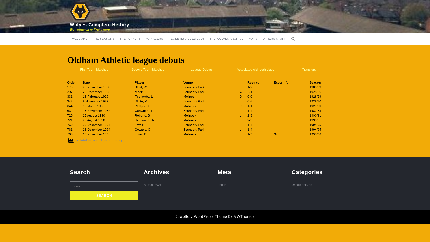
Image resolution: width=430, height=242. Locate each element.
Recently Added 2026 (186, 38)
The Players (130, 38)
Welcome (80, 38)
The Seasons (103, 38)
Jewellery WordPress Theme (201, 216)
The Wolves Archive (226, 38)
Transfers (309, 69)
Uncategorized (302, 184)
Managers (154, 38)
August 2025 (153, 184)
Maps (253, 38)
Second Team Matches (148, 69)
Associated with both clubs (255, 69)
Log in (222, 184)
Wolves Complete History (99, 24)
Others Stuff (274, 38)
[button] (293, 39)
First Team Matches (94, 69)
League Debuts (202, 69)
